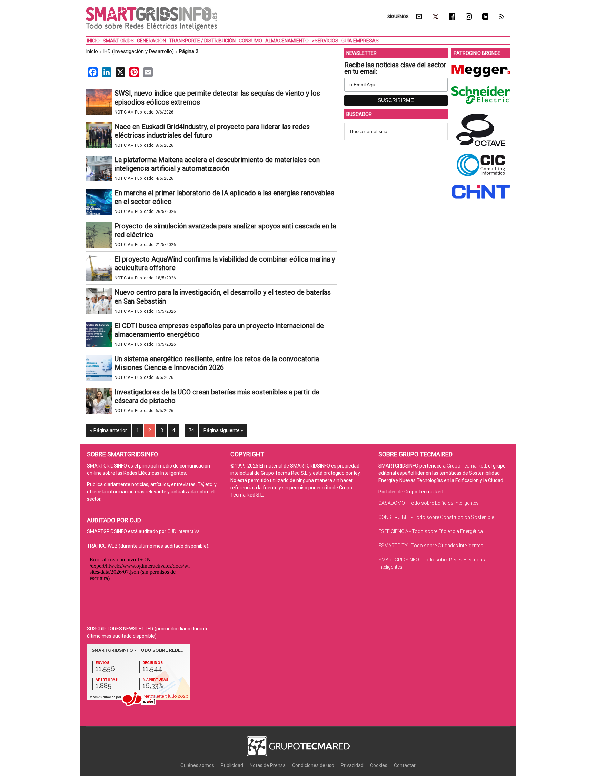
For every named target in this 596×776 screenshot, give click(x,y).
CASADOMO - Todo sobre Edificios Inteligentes (428, 503)
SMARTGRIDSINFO (151, 19)
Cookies (378, 765)
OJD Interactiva (183, 531)
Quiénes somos (197, 765)
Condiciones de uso (313, 765)
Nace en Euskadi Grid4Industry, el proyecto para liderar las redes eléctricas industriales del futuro (212, 130)
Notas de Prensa (268, 765)
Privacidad (352, 765)
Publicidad (232, 765)
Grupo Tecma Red (466, 466)
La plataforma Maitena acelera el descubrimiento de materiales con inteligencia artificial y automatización (217, 164)
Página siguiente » (223, 430)
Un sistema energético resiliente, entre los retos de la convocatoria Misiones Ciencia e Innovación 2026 (217, 363)
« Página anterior (108, 430)
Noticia (122, 112)
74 (191, 430)
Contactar (405, 765)
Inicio (92, 51)
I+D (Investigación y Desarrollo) (138, 51)
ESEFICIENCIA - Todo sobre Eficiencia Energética (430, 531)
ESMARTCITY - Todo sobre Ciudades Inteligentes (430, 545)
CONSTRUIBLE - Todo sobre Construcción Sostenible (436, 517)
